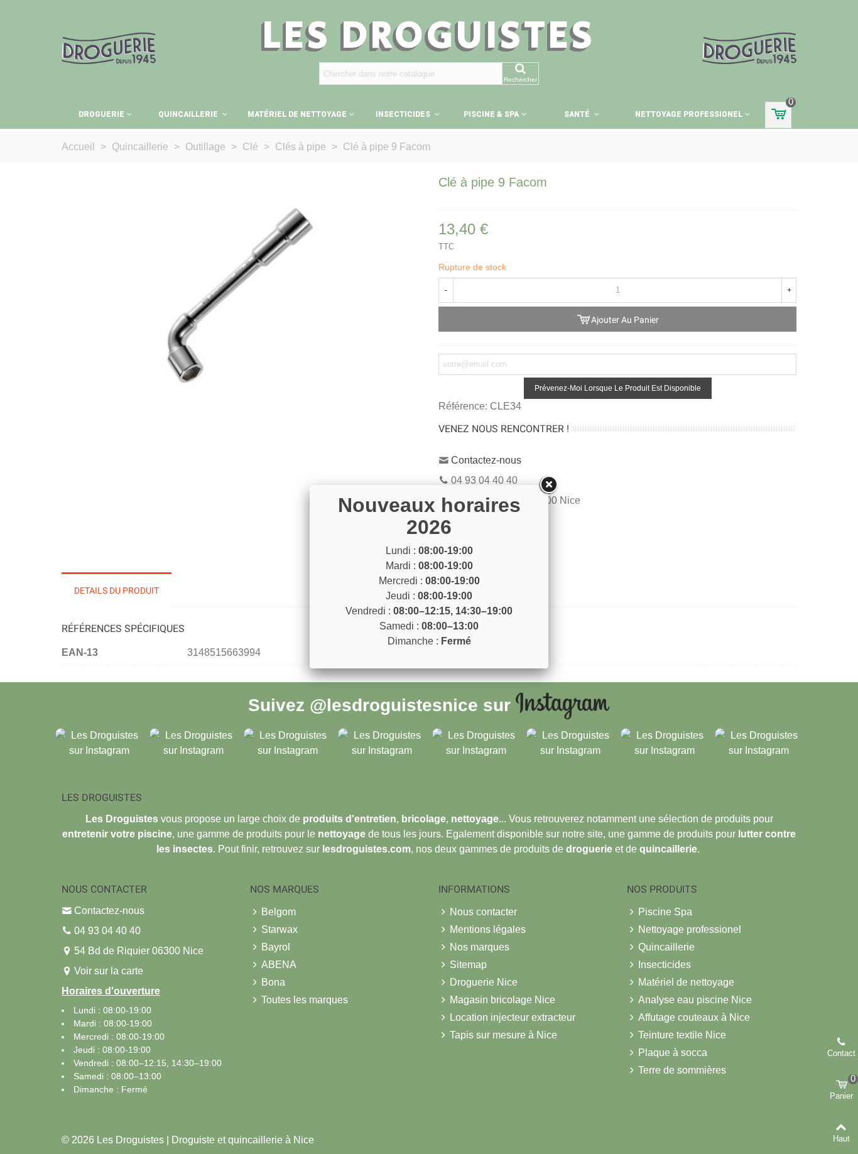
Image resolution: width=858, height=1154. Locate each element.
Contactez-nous (486, 460)
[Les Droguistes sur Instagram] (99, 742)
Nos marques (479, 947)
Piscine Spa (665, 911)
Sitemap (468, 964)
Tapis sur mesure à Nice (503, 1035)
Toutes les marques (304, 999)
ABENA (278, 964)
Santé (578, 114)
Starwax (279, 929)
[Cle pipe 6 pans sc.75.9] (240, 307)
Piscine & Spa (491, 114)
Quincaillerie (189, 114)
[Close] (548, 485)
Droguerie (101, 114)
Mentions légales (488, 929)
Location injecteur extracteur (512, 1017)
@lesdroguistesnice (394, 704)
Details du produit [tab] (116, 590)
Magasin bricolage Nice (502, 999)
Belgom (278, 911)
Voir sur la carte (108, 971)
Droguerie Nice (484, 982)
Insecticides (404, 114)
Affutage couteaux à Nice (694, 1017)
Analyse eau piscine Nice (695, 999)
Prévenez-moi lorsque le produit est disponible (618, 388)
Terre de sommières (682, 1070)
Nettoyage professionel (688, 114)
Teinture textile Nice (682, 1035)
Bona (273, 982)
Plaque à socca (672, 1052)
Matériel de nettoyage (297, 114)
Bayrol (275, 947)
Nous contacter (483, 911)
